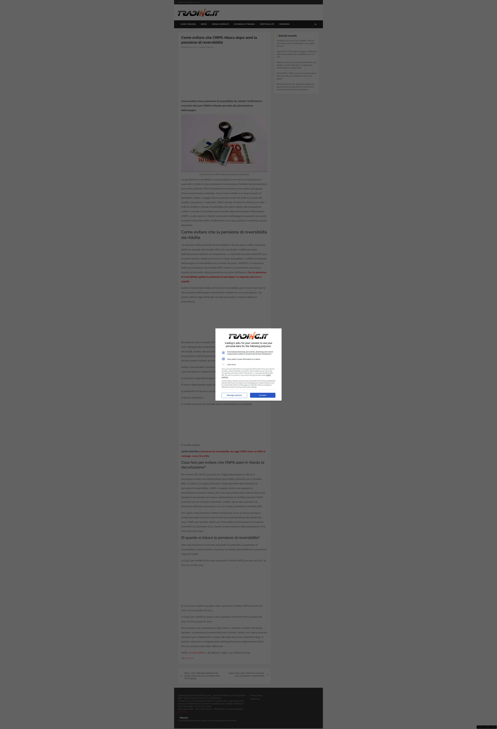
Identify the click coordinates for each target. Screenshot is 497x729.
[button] (248, 364)
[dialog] (248, 364)
